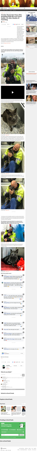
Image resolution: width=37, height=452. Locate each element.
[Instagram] (2, 450)
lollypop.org (5, 43)
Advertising (26, 448)
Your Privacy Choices (21, 448)
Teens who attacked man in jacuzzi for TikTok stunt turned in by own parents (31, 81)
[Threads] (7, 450)
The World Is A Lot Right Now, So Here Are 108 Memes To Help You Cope (31, 45)
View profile (15, 365)
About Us (30, 448)
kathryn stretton (4, 386)
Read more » (8, 368)
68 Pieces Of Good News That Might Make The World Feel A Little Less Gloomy (31, 34)
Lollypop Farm (7, 84)
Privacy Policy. (14, 437)
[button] (22, 404)
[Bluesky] (6, 450)
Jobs (32, 448)
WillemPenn (5, 380)
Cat (1, 358)
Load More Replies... (6, 382)
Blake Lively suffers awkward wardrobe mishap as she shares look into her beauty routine (31, 103)
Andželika (3, 21)
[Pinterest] (3, 450)
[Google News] (10, 450)
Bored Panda (3, 448)
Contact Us (35, 448)
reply (5, 379)
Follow (21, 365)
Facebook (9, 43)
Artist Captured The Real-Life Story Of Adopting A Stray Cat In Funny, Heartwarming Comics (31, 23)
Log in (35, 8)
